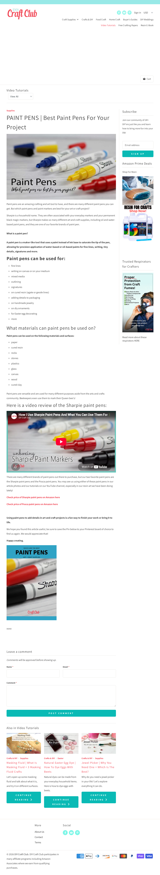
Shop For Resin (129, 171)
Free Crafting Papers (128, 25)
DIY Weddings (146, 19)
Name (10, 667)
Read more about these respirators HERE (134, 339)
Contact (39, 837)
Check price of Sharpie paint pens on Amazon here (33, 497)
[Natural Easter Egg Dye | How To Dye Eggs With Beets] (61, 743)
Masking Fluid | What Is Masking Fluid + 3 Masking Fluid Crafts (24, 767)
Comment (12, 682)
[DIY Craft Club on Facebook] (119, 12)
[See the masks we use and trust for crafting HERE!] (137, 333)
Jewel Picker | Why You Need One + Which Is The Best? (98, 767)
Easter (60, 758)
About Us (39, 831)
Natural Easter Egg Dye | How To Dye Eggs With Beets (60, 767)
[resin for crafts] (137, 242)
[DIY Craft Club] (22, 16)
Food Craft (101, 19)
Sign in (137, 12)
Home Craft (114, 19)
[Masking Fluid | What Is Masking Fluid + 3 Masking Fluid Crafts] (24, 743)
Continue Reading (23, 797)
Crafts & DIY (87, 19)
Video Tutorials (108, 25)
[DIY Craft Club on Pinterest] (130, 12)
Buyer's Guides (130, 19)
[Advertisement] (80, 52)
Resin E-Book (147, 25)
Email (66, 667)
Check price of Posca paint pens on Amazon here (32, 504)
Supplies (11, 110)
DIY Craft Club (21, 854)
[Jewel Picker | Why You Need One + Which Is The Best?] (99, 743)
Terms (38, 842)
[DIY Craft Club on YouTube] (124, 12)
